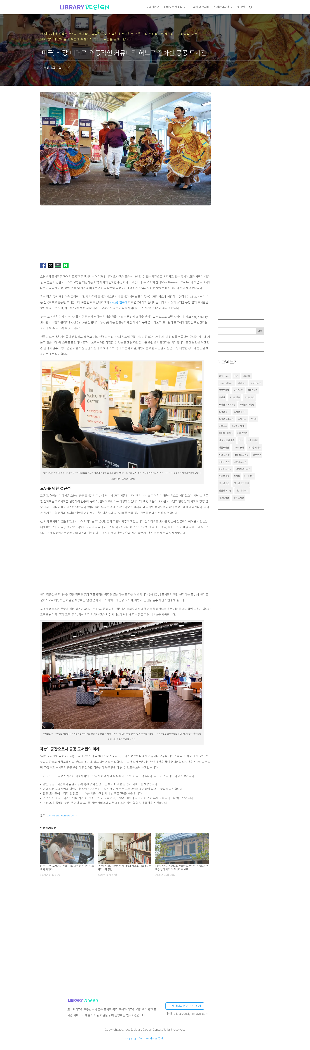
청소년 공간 (224, 483)
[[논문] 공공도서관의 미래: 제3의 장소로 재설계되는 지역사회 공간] (124, 848)
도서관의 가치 (240, 412)
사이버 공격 (238, 447)
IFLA (236, 376)
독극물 (254, 419)
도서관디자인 (221, 7)
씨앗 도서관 (224, 455)
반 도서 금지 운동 (226, 440)
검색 (260, 331)
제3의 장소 (249, 476)
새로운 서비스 (254, 447)
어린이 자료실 (225, 469)
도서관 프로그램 (226, 419)
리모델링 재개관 (238, 426)
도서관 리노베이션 (227, 404)
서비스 (67, 67)
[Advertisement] (112, 234)
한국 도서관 (238, 498)
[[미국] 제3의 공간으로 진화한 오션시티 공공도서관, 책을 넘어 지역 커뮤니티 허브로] (182, 848)
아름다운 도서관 (241, 455)
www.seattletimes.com (62, 815)
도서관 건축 (234, 397)
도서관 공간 (249, 397)
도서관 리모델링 (247, 404)
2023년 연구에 (118, 302)
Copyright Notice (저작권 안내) (144, 1038)
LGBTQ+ (247, 376)
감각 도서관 (256, 383)
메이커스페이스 (226, 433)
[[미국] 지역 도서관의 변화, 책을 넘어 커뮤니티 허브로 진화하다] (67, 848)
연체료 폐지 (224, 476)
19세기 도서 (224, 376)
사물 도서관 (252, 440)
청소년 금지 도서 (241, 483)
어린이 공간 (224, 462)
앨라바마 (257, 455)
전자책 (237, 476)
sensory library (226, 383)
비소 (241, 440)
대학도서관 (253, 390)
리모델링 (223, 426)
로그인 (241, 7)
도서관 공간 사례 (200, 7)
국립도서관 (238, 390)
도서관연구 (152, 7)
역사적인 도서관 (243, 469)
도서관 (222, 397)
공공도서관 (224, 390)
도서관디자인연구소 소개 (185, 1006)
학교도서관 (224, 498)
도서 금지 (242, 419)
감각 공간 (242, 383)
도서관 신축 (224, 412)
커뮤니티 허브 (242, 490)
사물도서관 (224, 447)
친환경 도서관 (225, 490)
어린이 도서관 (240, 462)
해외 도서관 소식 (173, 7)
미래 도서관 (242, 433)
